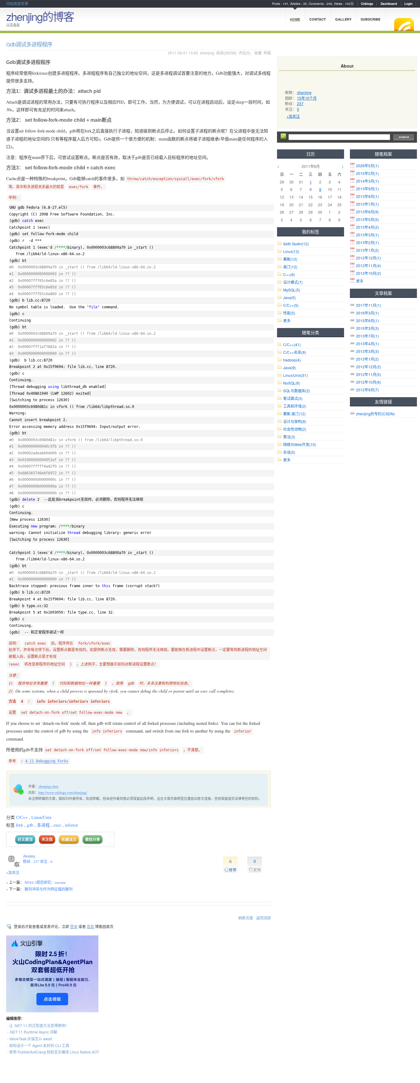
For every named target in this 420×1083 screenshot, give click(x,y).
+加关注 (12, 872)
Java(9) (289, 367)
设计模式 (293, 282)
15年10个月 (307, 98)
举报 (267, 52)
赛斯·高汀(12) (294, 413)
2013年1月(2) (367, 250)
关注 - (46, 861)
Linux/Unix (41, 817)
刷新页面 (245, 917)
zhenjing (207, 52)
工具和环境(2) (294, 406)
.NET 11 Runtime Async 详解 (33, 1031)
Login (408, 4)
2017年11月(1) (368, 305)
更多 (359, 280)
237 (300, 103)
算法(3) (289, 436)
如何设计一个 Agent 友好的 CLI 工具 (39, 1045)
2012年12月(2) (368, 366)
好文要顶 (25, 839)
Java (289, 297)
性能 (289, 312)
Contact (317, 19)
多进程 (43, 825)
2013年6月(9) (367, 211)
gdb (30, 825)
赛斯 (290, 259)
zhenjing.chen (48, 786)
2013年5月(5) (367, 219)
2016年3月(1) (367, 312)
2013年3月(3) (367, 351)
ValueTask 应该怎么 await (30, 1038)
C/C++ (22, 817)
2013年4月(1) (367, 343)
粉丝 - (31, 861)
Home (295, 19)
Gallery (343, 19)
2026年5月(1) (367, 165)
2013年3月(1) (367, 234)
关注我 (47, 839)
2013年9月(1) (367, 188)
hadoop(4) (292, 359)
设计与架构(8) (294, 421)
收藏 (258, 52)
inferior (71, 825)
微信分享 (92, 839)
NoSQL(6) (291, 382)
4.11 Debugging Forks (46, 761)
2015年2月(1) (367, 173)
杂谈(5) (289, 452)
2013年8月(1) (367, 196)
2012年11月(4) (368, 265)
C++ (289, 274)
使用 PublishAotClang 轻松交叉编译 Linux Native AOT (54, 1051)
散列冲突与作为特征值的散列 (49, 889)
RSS (404, 24)
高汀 (290, 266)
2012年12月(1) (368, 257)
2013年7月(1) (367, 204)
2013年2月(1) (367, 242)
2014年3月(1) (367, 181)
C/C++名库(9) (294, 352)
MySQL (291, 289)
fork (19, 825)
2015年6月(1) (367, 320)
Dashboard (389, 4)
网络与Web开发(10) (299, 444)
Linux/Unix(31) (295, 375)
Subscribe (370, 19)
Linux (291, 251)
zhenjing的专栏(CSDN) (375, 413)
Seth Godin (296, 243)
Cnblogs (367, 4)
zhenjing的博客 (40, 16)
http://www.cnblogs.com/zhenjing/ (62, 792)
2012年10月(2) (368, 273)
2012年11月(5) (368, 374)
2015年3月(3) (367, 328)
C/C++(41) (292, 344)
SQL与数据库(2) (296, 390)
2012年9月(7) (367, 389)
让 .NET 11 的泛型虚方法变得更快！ (39, 1025)
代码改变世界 (17, 3)
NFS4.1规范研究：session (45, 882)
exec (57, 825)
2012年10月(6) (368, 382)
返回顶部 (263, 917)
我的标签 (310, 231)
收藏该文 (68, 839)
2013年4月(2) (367, 227)
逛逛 (90, 926)
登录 (73, 926)
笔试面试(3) (293, 398)
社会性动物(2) (294, 429)
